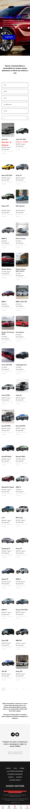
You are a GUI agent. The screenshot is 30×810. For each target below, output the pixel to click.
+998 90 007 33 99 (17, 753)
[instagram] (17, 734)
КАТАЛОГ (8, 768)
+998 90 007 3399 (15, 802)
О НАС (15, 768)
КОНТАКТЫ (19, 777)
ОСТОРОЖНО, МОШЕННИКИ (15, 774)
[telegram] (13, 734)
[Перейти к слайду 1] (13, 53)
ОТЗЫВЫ (22, 768)
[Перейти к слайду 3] (16, 53)
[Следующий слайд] (29, 28)
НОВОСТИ (10, 777)
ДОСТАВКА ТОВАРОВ (15, 780)
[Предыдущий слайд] (1, 28)
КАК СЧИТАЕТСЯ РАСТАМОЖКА (15, 771)
